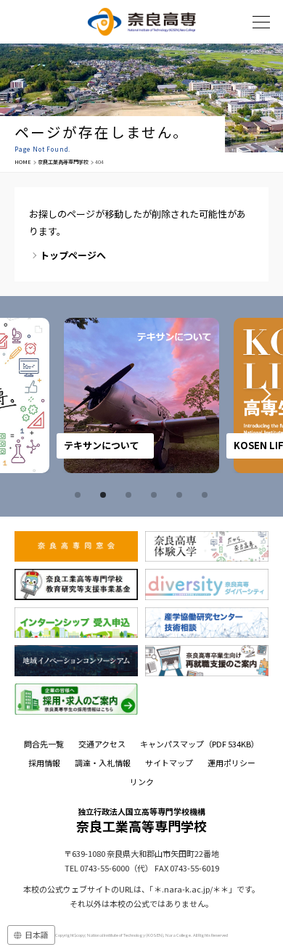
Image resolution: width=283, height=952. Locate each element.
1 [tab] (80, 495)
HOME (23, 161)
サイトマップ (169, 762)
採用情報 (44, 762)
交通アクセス (102, 744)
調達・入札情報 (103, 762)
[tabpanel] (141, 395)
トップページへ (73, 255)
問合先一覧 (44, 744)
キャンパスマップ (199, 744)
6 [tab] (207, 495)
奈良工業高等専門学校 (63, 161)
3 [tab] (130, 495)
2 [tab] (105, 495)
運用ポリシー (231, 762)
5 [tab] (181, 495)
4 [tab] (156, 495)
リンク (142, 781)
